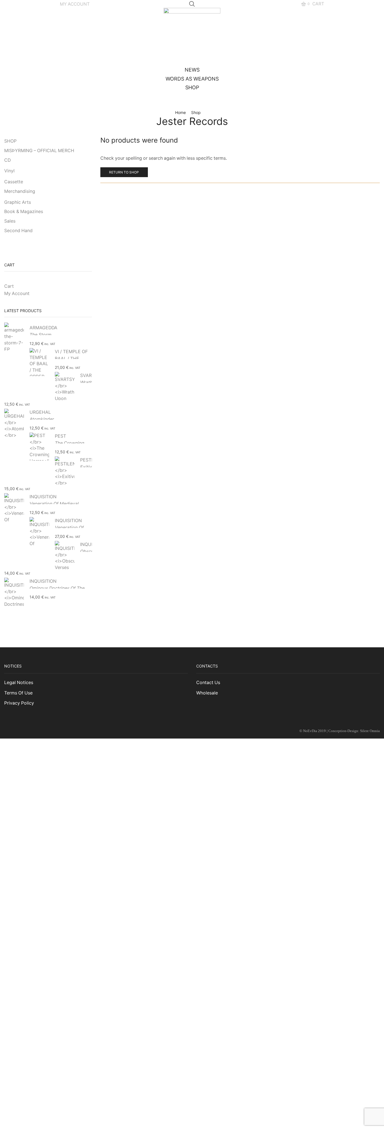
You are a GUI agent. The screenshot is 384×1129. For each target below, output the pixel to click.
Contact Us (208, 682)
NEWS (192, 70)
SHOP (192, 87)
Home (180, 112)
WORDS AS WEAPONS (192, 79)
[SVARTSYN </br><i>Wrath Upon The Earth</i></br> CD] (64, 385)
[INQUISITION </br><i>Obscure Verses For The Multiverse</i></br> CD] (64, 554)
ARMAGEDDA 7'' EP (43, 335)
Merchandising (19, 191)
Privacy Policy (19, 703)
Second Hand (18, 230)
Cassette (13, 181)
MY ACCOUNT (75, 4)
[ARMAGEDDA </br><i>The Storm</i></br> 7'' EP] (14, 337)
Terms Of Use (18, 693)
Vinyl (9, 170)
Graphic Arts (17, 202)
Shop (196, 112)
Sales (9, 221)
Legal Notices (18, 682)
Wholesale (207, 693)
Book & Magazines (23, 211)
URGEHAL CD (42, 419)
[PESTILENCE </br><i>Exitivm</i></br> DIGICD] (64, 470)
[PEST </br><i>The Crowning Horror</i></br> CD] (39, 446)
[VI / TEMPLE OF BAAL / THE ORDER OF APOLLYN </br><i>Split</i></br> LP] (39, 362)
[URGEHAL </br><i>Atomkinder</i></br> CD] (14, 422)
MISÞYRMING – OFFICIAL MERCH (39, 150)
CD (7, 160)
